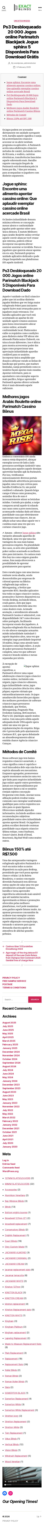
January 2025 (9, 1048)
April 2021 (7, 1139)
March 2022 (8, 1117)
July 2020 (7, 1143)
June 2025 (8, 1030)
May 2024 (7, 1077)
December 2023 (11, 1084)
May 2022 (7, 1114)
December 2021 (10, 1128)
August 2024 (9, 1066)
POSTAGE (7, 984)
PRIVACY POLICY (11, 977)
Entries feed (8, 1164)
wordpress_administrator (25, 63)
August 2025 (9, 1022)
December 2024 (11, 1052)
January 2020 (9, 1146)
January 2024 (9, 1081)
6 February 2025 (23, 67)
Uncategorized (22, 21)
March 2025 (8, 1041)
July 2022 (7, 1110)
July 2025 (7, 1026)
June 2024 (8, 1073)
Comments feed (11, 1167)
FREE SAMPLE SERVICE (14, 981)
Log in (5, 1160)
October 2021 (9, 1132)
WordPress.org (10, 1171)
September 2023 (11, 1088)
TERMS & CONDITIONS (14, 987)
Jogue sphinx (29, 533)
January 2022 (9, 1125)
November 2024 (11, 1055)
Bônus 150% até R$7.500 (19, 118)
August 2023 (9, 1092)
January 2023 (9, 1103)
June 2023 (8, 1095)
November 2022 (11, 1106)
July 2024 (7, 1070)
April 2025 (8, 1037)
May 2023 (7, 1099)
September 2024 (11, 1062)
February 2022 (10, 1121)
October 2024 (9, 1059)
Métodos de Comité (16, 115)
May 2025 (7, 1033)
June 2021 (7, 1135)
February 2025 (10, 1044)
